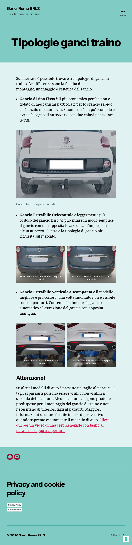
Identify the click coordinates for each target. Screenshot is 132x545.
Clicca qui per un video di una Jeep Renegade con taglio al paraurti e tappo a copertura (63, 425)
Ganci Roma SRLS (23, 9)
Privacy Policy (14, 505)
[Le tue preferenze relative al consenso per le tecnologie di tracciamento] (126, 539)
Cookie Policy (14, 509)
